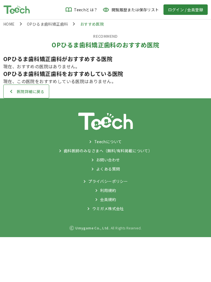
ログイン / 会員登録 (185, 9)
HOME (9, 24)
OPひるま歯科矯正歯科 (47, 24)
